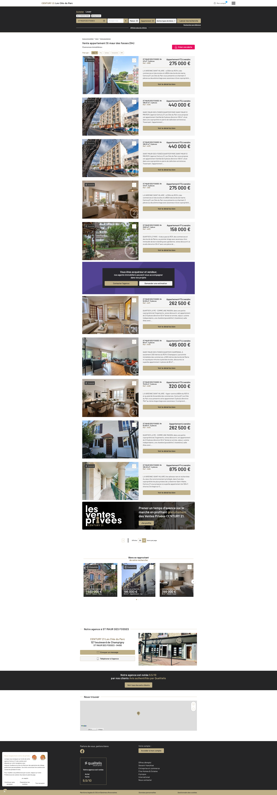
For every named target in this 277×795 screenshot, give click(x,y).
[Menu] (233, 3)
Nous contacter (145, 780)
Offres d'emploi (144, 762)
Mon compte (221, 3)
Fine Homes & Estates (148, 771)
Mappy (101, 729)
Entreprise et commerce (149, 768)
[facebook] (82, 751)
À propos (142, 774)
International (144, 777)
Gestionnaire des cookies (187, 792)
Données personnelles (147, 792)
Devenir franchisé (146, 765)
